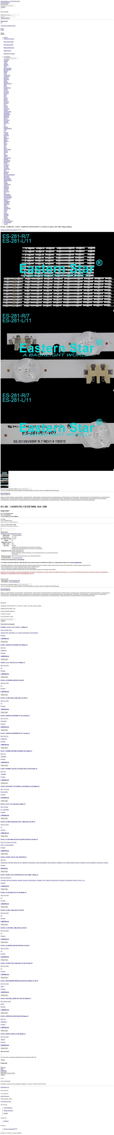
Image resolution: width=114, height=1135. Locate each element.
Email (2, 15)
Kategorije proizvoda (9, 38)
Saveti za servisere (8, 221)
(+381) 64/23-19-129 (15, 1)
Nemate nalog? (4, 21)
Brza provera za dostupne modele (9, 489)
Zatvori (2, 1060)
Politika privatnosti (8, 1110)
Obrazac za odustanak (10, 1129)
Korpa (2, 28)
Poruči (2, 30)
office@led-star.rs (5, 1)
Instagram (6, 1121)
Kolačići (6, 1113)
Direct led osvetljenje (12, 230)
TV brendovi (7, 56)
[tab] (4, 533)
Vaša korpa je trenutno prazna (8, 25)
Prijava (2, 2)
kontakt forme (78, 562)
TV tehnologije (7, 222)
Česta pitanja (7, 219)
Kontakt (6, 224)
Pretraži (3, 621)
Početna (6, 37)
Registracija (7, 2)
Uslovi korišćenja (8, 1107)
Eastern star (3, 230)
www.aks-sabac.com (14, 580)
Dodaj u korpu (4, 532)
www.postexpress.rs (14, 581)
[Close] (1, 1066)
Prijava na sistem (5, 18)
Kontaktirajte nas (5, 1087)
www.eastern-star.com (17, 557)
